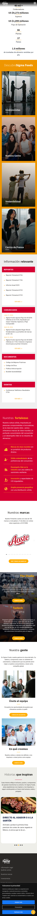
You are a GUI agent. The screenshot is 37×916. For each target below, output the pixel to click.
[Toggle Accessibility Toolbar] (33, 912)
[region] (18, 899)
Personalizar (18, 907)
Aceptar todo (18, 902)
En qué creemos (18, 749)
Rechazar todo (18, 912)
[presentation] (15, 845)
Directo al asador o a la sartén (18, 819)
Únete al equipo (18, 701)
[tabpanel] (18, 820)
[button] (3, 540)
